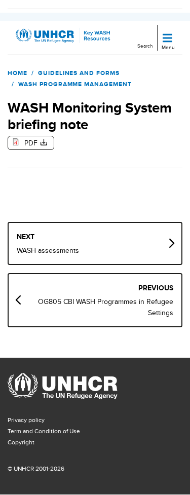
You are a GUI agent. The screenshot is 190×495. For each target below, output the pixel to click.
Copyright (21, 442)
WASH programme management (75, 84)
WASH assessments (48, 250)
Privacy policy (26, 419)
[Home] (49, 37)
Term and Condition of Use (44, 431)
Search (145, 45)
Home (17, 73)
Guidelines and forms (79, 73)
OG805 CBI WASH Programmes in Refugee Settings (105, 307)
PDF (30, 143)
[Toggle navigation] (167, 39)
